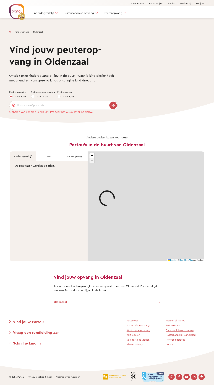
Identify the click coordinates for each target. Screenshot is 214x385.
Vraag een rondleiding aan (36, 332)
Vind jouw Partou (28, 321)
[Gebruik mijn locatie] (14, 105)
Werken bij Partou (175, 320)
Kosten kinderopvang (138, 325)
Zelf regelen (133, 334)
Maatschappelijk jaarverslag (181, 334)
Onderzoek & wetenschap (179, 330)
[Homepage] (10, 31)
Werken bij (185, 3)
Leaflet (173, 259)
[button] (91, 155)
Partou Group (173, 325)
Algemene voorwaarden (68, 376)
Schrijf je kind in (27, 343)
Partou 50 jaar (156, 3)
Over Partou (137, 3)
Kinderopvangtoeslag (138, 330)
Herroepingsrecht (175, 339)
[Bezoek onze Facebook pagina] (179, 377)
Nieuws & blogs (135, 344)
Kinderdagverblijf (43, 13)
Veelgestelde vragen (138, 339)
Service (171, 3)
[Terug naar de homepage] (16, 10)
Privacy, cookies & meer (40, 376)
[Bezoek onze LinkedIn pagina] (194, 377)
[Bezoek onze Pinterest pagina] (201, 377)
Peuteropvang (113, 13)
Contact (170, 344)
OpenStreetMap (186, 259)
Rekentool (132, 320)
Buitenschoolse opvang (79, 13)
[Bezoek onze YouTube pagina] (186, 377)
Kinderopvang (22, 31)
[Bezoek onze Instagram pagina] (171, 377)
